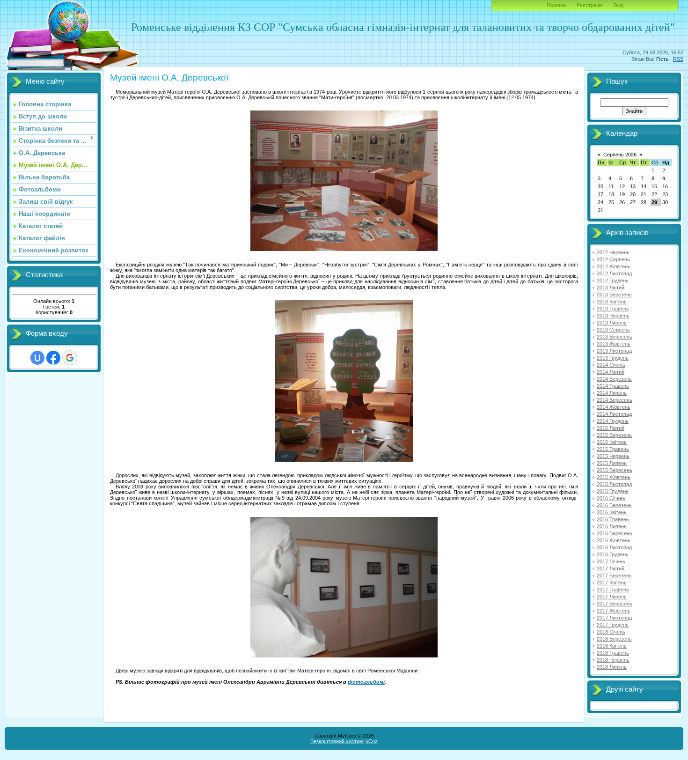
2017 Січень (611, 561)
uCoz (372, 741)
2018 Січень (611, 632)
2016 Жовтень (613, 540)
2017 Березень (614, 575)
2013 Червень (613, 315)
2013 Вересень (614, 336)
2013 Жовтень (613, 344)
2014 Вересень (614, 400)
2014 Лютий (610, 372)
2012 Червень (613, 252)
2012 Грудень (613, 280)
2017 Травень (613, 589)
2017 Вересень (614, 603)
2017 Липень (612, 596)
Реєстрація (590, 5)
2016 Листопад (614, 547)
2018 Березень (614, 639)
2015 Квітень (612, 442)
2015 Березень (614, 435)
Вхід (618, 5)
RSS (678, 59)
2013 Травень (613, 308)
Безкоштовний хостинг (337, 741)
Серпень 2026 (620, 154)
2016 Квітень (612, 512)
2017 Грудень (613, 624)
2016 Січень (611, 498)
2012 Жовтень (613, 266)
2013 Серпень (613, 329)
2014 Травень (613, 386)
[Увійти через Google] (69, 357)
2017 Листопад (614, 617)
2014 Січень (611, 365)
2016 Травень (613, 519)
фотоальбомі (366, 682)
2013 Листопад (614, 351)
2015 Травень (613, 449)
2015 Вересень (614, 470)
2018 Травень (613, 653)
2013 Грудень (613, 358)
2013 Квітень (612, 301)
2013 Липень (612, 322)
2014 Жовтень (613, 407)
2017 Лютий (610, 568)
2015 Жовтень (613, 477)
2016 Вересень (614, 533)
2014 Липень (612, 393)
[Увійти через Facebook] (53, 358)
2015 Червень (613, 456)
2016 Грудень (613, 554)
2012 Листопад (614, 273)
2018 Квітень (612, 646)
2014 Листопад (614, 414)
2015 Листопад (614, 484)
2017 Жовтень (613, 610)
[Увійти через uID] (37, 358)
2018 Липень (612, 667)
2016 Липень (612, 526)
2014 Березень (614, 379)
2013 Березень (614, 294)
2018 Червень (613, 660)
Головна (556, 5)
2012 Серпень (613, 259)
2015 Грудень (613, 491)
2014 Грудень (613, 421)
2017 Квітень (612, 582)
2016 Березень (614, 505)
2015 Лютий (610, 428)
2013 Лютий (610, 287)
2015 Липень (612, 463)
